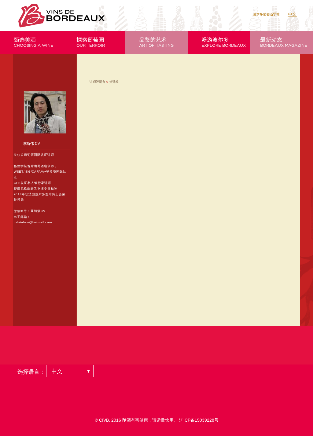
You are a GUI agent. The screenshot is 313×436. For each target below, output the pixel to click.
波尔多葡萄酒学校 (266, 14)
